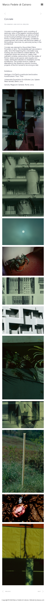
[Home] (17, 4)
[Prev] (13, 14)
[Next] (40, 14)
